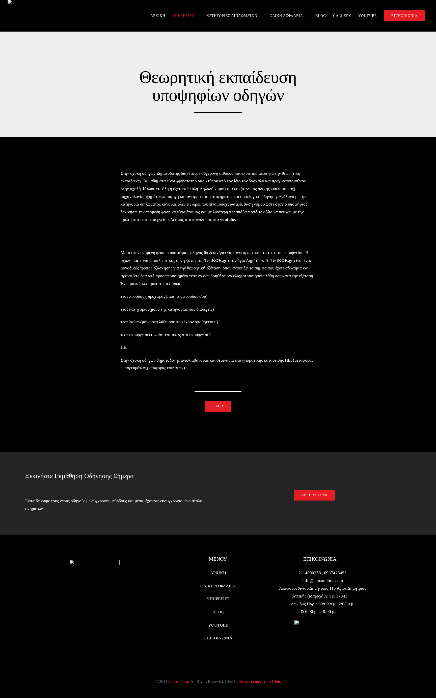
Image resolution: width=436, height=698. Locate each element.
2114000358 (310, 572)
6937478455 (335, 572)
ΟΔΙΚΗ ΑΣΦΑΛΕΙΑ (218, 586)
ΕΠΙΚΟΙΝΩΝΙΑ (218, 638)
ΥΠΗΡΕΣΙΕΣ (218, 598)
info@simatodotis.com (322, 580)
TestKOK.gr (215, 260)
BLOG (218, 612)
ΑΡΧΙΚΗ (218, 572)
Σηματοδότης (178, 681)
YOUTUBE (218, 625)
